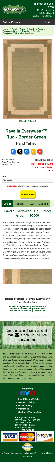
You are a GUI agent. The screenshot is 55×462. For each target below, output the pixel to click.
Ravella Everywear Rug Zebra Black (27, 310)
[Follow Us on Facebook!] (22, 394)
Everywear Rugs (11, 31)
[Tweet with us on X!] (27, 394)
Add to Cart (27, 194)
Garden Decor (18, 29)
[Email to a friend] (33, 151)
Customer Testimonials (29, 412)
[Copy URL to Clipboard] (39, 151)
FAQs (32, 203)
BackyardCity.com (11, 22)
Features (20, 203)
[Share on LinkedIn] (26, 151)
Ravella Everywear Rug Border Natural (27, 306)
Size (4, 176)
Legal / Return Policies (29, 399)
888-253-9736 (49, 5)
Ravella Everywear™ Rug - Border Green (21, 32)
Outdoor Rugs (36, 29)
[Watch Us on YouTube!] (32, 394)
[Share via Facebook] (13, 151)
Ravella (25, 31)
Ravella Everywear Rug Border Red (27, 308)
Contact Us (23, 408)
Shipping (43, 203)
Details (7, 203)
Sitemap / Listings (27, 402)
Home (5, 29)
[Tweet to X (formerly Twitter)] (19, 151)
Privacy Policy (25, 405)
